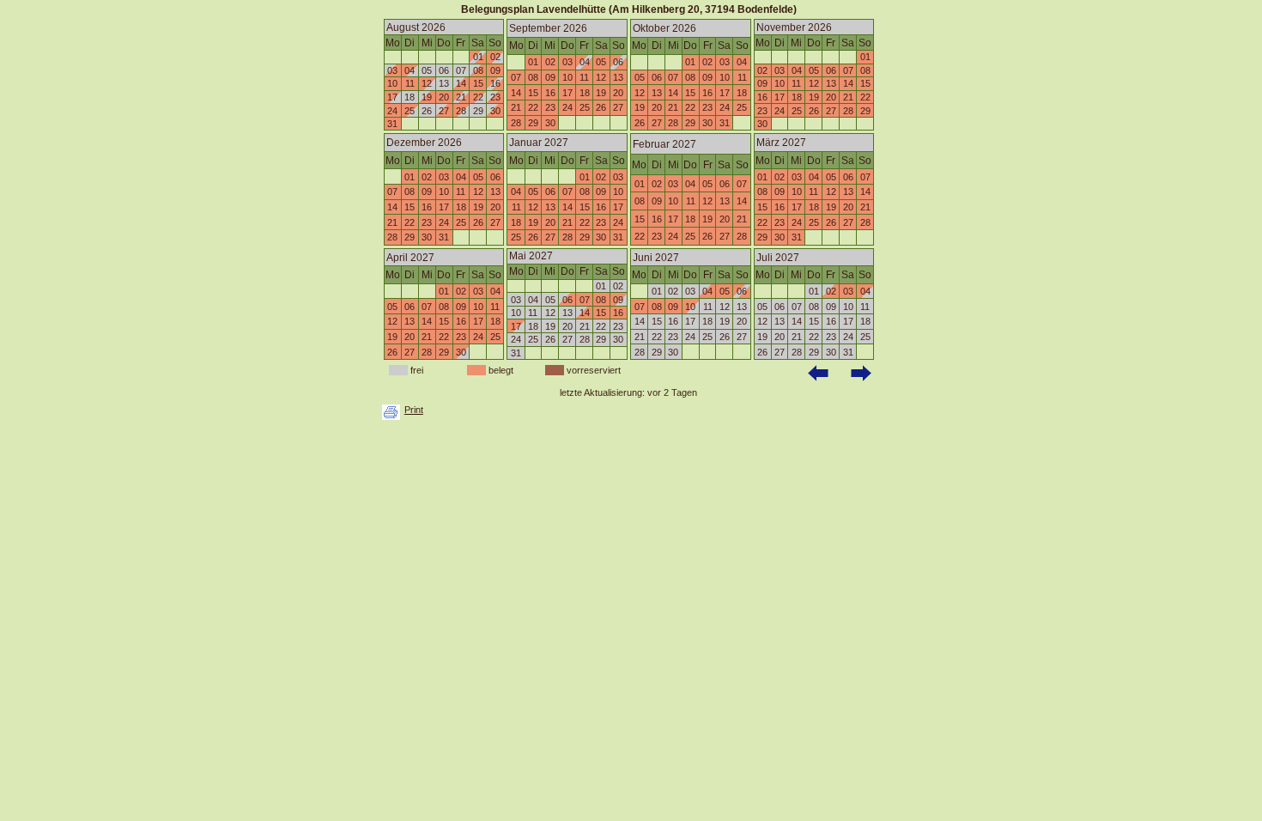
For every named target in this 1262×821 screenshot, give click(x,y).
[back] (821, 373)
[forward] (863, 373)
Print (413, 409)
